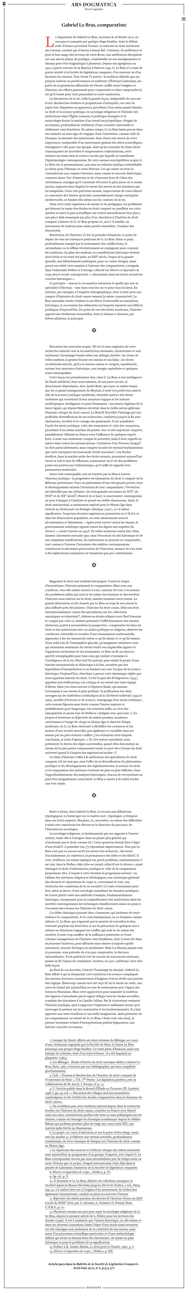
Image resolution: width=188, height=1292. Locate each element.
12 (62, 845)
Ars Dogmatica (94, 4)
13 (134, 854)
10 (79, 615)
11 (116, 751)
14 (101, 885)
